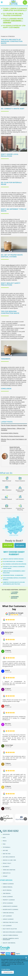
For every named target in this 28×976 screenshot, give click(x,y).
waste (3, 58)
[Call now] (25, 3)
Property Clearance (9, 899)
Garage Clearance (7, 508)
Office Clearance (6, 490)
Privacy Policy (7, 863)
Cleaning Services (14, 593)
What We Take (6, 853)
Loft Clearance (20, 499)
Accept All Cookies (8, 972)
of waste (6, 63)
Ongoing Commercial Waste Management (11, 939)
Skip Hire (5, 850)
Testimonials (6, 847)
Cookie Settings (6, 969)
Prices (5, 840)
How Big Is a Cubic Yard (9, 860)
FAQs (4, 844)
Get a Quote (20, 545)
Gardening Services (15, 597)
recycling (18, 277)
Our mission (6, 834)
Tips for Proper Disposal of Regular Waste (14, 425)
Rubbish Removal (7, 887)
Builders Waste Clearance (20, 490)
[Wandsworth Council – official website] (6, 818)
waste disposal (10, 265)
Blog (4, 837)
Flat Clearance (7, 925)
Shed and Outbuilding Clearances (12, 932)
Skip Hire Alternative (9, 857)
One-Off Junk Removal (9, 943)
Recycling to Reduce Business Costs (12, 436)
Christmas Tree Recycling (20, 509)
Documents (6, 866)
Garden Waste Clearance (10, 906)
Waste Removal (6, 481)
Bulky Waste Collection (10, 928)
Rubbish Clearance (8, 883)
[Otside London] (14, 537)
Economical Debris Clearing (9, 433)
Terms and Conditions (9, 869)
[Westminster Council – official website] (21, 818)
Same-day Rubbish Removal (10, 935)
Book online (8, 545)
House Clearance (20, 481)
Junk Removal (7, 893)
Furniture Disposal (7, 499)
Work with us (6, 873)
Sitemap (5, 876)
